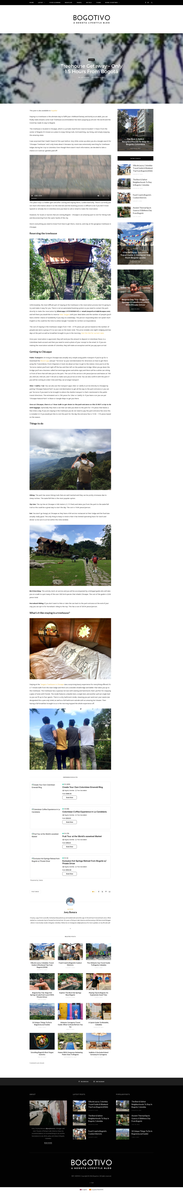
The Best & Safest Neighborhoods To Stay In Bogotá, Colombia (135, 142)
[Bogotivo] (91, 19)
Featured (35, 891)
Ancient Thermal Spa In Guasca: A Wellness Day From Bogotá (142, 210)
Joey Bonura (84, 77)
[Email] (19, 133)
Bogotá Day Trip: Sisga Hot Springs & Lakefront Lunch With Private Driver (42, 995)
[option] (135, 130)
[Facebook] (19, 117)
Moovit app (44, 361)
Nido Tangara (65, 314)
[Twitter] (19, 123)
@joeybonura (50, 1128)
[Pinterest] (19, 128)
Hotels (89, 2)
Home (32, 2)
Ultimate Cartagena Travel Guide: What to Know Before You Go (70, 1025)
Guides (91, 59)
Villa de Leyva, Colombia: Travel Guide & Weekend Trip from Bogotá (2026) (42, 965)
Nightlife (68, 2)
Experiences (135, 295)
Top (92, 1183)
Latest (40, 2)
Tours (98, 2)
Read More (48, 1142)
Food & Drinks (54, 2)
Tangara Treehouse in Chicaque (52, 684)
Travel (79, 2)
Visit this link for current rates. (92, 333)
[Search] (152, 2)
